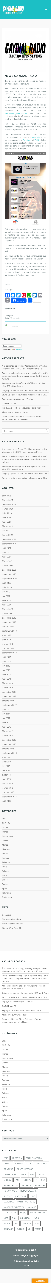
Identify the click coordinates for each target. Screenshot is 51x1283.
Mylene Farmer (37, 1212)
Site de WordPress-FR (11, 928)
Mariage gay (10, 1212)
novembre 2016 (9, 744)
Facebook (27, 140)
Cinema (19, 1163)
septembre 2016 (9, 753)
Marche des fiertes (14, 1207)
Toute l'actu (15, 318)
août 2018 (6, 657)
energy (7, 1180)
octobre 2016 (8, 748)
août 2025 (6, 496)
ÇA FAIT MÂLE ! (9, 403)
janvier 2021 (7, 565)
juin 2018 (6, 666)
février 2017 (7, 731)
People (5, 853)
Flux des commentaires (12, 923)
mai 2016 (6, 770)
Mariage (32, 1207)
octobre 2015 (8, 792)
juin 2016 (6, 766)
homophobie (10, 1191)
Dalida (23, 1174)
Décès (41, 1174)
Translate (18, 349)
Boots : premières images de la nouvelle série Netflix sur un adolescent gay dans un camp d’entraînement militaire (25, 376)
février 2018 (7, 683)
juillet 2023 (7, 513)
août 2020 (6, 583)
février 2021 (7, 561)
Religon (5, 871)
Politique (6, 862)
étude (38, 1229)
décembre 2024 (9, 504)
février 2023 (7, 526)
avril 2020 (6, 600)
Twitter (38, 140)
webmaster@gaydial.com (16, 113)
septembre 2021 (9, 543)
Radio (7, 318)
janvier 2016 (7, 788)
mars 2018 (6, 679)
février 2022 (7, 535)
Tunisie (20, 1229)
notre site (36, 137)
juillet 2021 (6, 552)
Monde (5, 845)
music (23, 1212)
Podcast (5, 858)
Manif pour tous (26, 1202)
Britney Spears (34, 1158)
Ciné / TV (6, 823)
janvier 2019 (7, 644)
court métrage (25, 1169)
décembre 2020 (9, 570)
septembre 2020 (9, 578)
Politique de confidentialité (26, 1261)
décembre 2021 (9, 539)
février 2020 (7, 609)
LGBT (32, 1196)
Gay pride (26, 1185)
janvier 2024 (7, 509)
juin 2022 (6, 530)
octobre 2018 (8, 648)
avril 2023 (6, 517)
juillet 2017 (6, 709)
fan (17, 1180)
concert (8, 1169)
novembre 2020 (9, 574)
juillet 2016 (7, 762)
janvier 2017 (7, 735)
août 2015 (6, 801)
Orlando (25, 1218)
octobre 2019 (8, 626)
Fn (36, 1180)
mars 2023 (7, 522)
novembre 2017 (9, 696)
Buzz (4, 818)
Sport (4, 888)
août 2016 (6, 757)
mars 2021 (6, 557)
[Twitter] (27, 1265)
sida (37, 1223)
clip (29, 1163)
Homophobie (7, 836)
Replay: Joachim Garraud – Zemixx (17, 399)
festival (26, 1180)
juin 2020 (6, 591)
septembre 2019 (9, 631)
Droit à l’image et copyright (25, 1255)
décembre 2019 (9, 618)
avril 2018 (6, 674)
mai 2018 (6, 670)
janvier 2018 (7, 687)
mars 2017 (6, 727)
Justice (5, 840)
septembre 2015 (9, 796)
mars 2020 (7, 605)
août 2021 (6, 548)
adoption (17, 1158)
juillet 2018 (7, 661)
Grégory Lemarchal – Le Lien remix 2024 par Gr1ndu (25, 390)
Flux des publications (11, 919)
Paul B (7, 1223)
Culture (5, 827)
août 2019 (6, 635)
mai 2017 (6, 718)
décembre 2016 (9, 740)
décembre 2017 (9, 692)
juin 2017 (6, 714)
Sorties (5, 884)
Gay (43, 1180)
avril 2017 (6, 722)
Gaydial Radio (11, 1185)
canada (8, 1163)
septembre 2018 (9, 653)
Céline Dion (10, 1174)
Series (4, 880)
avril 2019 (6, 639)
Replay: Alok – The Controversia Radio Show (21, 408)
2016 (6, 1158)
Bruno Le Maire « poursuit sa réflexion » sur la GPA (24, 395)
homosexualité (28, 1191)
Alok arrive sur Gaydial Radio (14, 412)
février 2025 (7, 500)
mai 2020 (6, 596)
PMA (16, 1223)
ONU (14, 1218)
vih (29, 1229)
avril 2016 (6, 775)
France (5, 832)
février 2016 (7, 783)
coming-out (41, 1163)
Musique (6, 849)
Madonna (9, 1202)
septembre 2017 (9, 705)
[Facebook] (24, 1265)
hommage (40, 1185)
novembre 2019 (9, 622)
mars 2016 (6, 779)
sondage (8, 1229)
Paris (36, 1218)
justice (8, 1196)
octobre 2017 (8, 700)
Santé (4, 875)
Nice (6, 1218)
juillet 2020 (7, 587)
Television (6, 893)
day (32, 1174)
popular (26, 1223)
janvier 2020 (7, 613)
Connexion (6, 915)
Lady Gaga (20, 1196)
